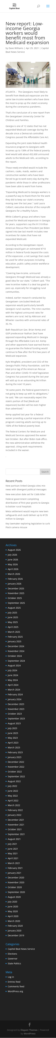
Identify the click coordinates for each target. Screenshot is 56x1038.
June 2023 (13, 733)
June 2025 (13, 617)
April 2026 (13, 569)
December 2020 (16, 877)
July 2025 (12, 612)
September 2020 (16, 892)
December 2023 (16, 704)
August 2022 (14, 781)
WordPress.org (15, 991)
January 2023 (14, 757)
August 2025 (14, 607)
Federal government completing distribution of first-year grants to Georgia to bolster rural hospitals (27, 502)
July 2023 (12, 728)
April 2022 (13, 800)
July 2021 (12, 843)
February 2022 (15, 810)
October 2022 (15, 771)
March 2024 (14, 689)
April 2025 (13, 626)
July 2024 (12, 670)
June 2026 (13, 559)
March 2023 (14, 747)
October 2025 (15, 598)
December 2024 (16, 646)
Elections (12, 953)
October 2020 (15, 887)
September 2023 (16, 718)
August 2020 (14, 896)
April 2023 (13, 742)
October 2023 (15, 713)
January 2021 (14, 872)
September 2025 (16, 602)
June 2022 (13, 790)
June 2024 (13, 675)
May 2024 (13, 680)
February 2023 (15, 752)
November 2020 (16, 882)
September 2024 (16, 660)
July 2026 (12, 554)
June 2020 (13, 906)
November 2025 (16, 593)
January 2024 (14, 699)
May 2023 (13, 737)
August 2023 (14, 723)
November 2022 (16, 766)
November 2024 (16, 651)
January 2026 (14, 583)
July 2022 (12, 785)
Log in (11, 976)
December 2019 (16, 935)
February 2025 (15, 636)
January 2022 (14, 814)
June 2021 (13, 848)
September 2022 (16, 776)
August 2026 (14, 549)
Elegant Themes (29, 1029)
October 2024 (15, 655)
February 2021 (15, 867)
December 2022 (16, 761)
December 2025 (16, 588)
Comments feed (16, 986)
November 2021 (16, 824)
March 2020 (14, 921)
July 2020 (12, 901)
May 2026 (13, 564)
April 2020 (13, 916)
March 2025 (14, 631)
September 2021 (16, 834)
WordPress (29, 1033)
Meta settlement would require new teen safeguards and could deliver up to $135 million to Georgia (27, 515)
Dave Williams (16, 48)
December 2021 (16, 819)
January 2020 (14, 930)
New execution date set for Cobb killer (25, 494)
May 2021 (13, 853)
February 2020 (15, 925)
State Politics (14, 963)
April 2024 (13, 684)
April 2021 (13, 858)
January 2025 (14, 641)
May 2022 (13, 795)
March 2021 (14, 863)
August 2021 (14, 839)
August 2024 (14, 665)
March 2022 (14, 805)
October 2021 (15, 829)
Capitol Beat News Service (21, 948)
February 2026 (15, 578)
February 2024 (15, 694)
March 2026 (14, 573)
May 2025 (13, 622)
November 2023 (16, 708)
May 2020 (13, 911)
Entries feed (14, 981)
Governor (12, 958)
